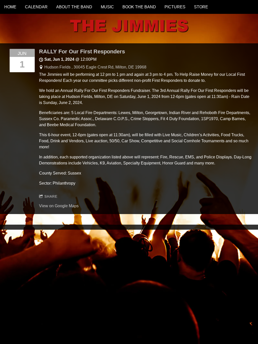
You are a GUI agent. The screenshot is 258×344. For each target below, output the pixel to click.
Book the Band (139, 7)
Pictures (175, 7)
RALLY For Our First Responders (82, 51)
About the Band (74, 7)
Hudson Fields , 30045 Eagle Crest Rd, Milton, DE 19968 (95, 67)
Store (201, 7)
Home (10, 7)
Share (50, 196)
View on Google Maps (59, 206)
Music (107, 7)
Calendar (36, 7)
